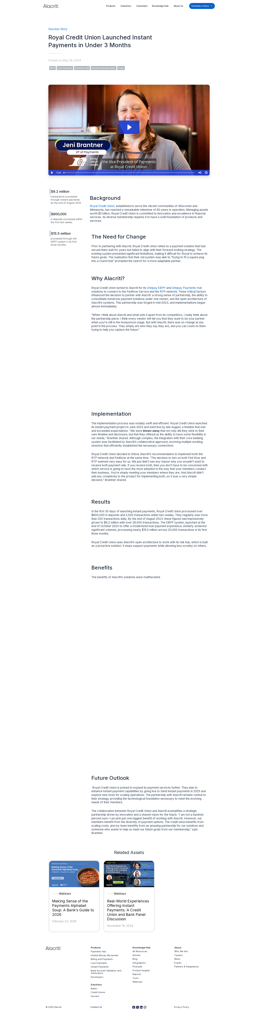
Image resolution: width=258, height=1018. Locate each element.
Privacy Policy (181, 1007)
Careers (178, 955)
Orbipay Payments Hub (187, 288)
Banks (94, 988)
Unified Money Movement (104, 955)
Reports (137, 974)
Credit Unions (98, 992)
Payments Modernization (103, 68)
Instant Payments (100, 966)
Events (178, 963)
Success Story (57, 29)
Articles (136, 955)
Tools (136, 978)
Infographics (139, 963)
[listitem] (149, 603)
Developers (97, 977)
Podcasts (137, 966)
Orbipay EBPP (156, 288)
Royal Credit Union (102, 206)
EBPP (52, 68)
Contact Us (96, 1007)
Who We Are (181, 951)
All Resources (140, 951)
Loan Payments (64, 68)
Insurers (95, 996)
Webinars (138, 982)
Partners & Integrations (186, 966)
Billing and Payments (102, 959)
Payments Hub (82, 68)
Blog (135, 959)
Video (121, 68)
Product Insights (141, 970)
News (177, 959)
